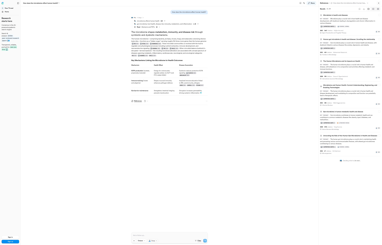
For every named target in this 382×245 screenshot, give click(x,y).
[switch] (152, 241)
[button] (189, 12)
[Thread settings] (304, 3)
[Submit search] (205, 241)
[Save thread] (300, 3)
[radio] (368, 9)
